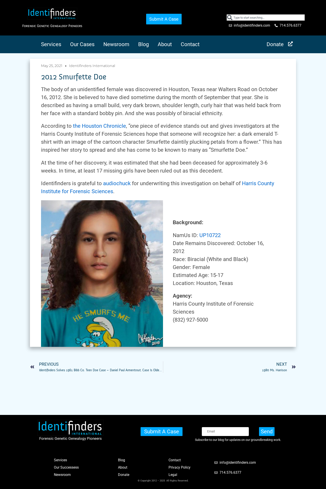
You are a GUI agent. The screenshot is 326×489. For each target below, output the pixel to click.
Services (51, 44)
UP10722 (210, 235)
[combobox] (266, 17)
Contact (190, 44)
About (165, 44)
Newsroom (116, 44)
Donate (275, 44)
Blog (143, 44)
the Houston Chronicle (99, 126)
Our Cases (82, 44)
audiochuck (117, 183)
